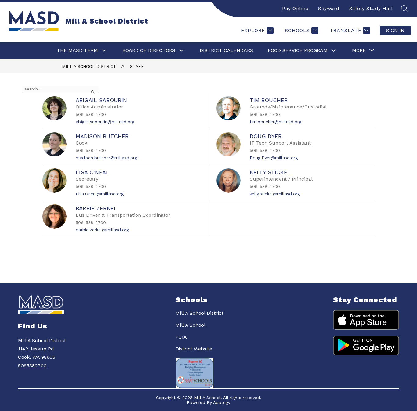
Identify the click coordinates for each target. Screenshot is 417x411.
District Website (194, 349)
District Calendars (226, 50)
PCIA (181, 337)
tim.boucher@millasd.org (275, 121)
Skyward (328, 8)
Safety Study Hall (371, 8)
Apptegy (221, 402)
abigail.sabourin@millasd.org (105, 121)
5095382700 (32, 366)
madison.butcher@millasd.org (106, 157)
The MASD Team (77, 50)
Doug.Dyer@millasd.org (274, 157)
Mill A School (190, 325)
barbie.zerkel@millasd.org (102, 229)
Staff (137, 66)
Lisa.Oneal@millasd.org (100, 193)
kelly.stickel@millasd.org (275, 193)
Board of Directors (148, 50)
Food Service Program (298, 50)
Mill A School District (89, 66)
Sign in (395, 30)
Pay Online (295, 8)
